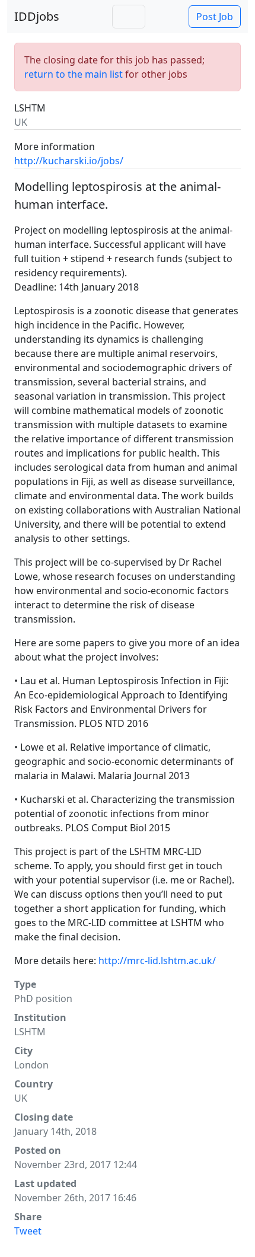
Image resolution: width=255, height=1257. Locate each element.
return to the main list (73, 74)
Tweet (28, 1230)
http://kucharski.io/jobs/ (68, 160)
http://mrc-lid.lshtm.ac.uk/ (157, 960)
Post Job (214, 16)
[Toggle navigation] (128, 16)
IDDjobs (36, 16)
